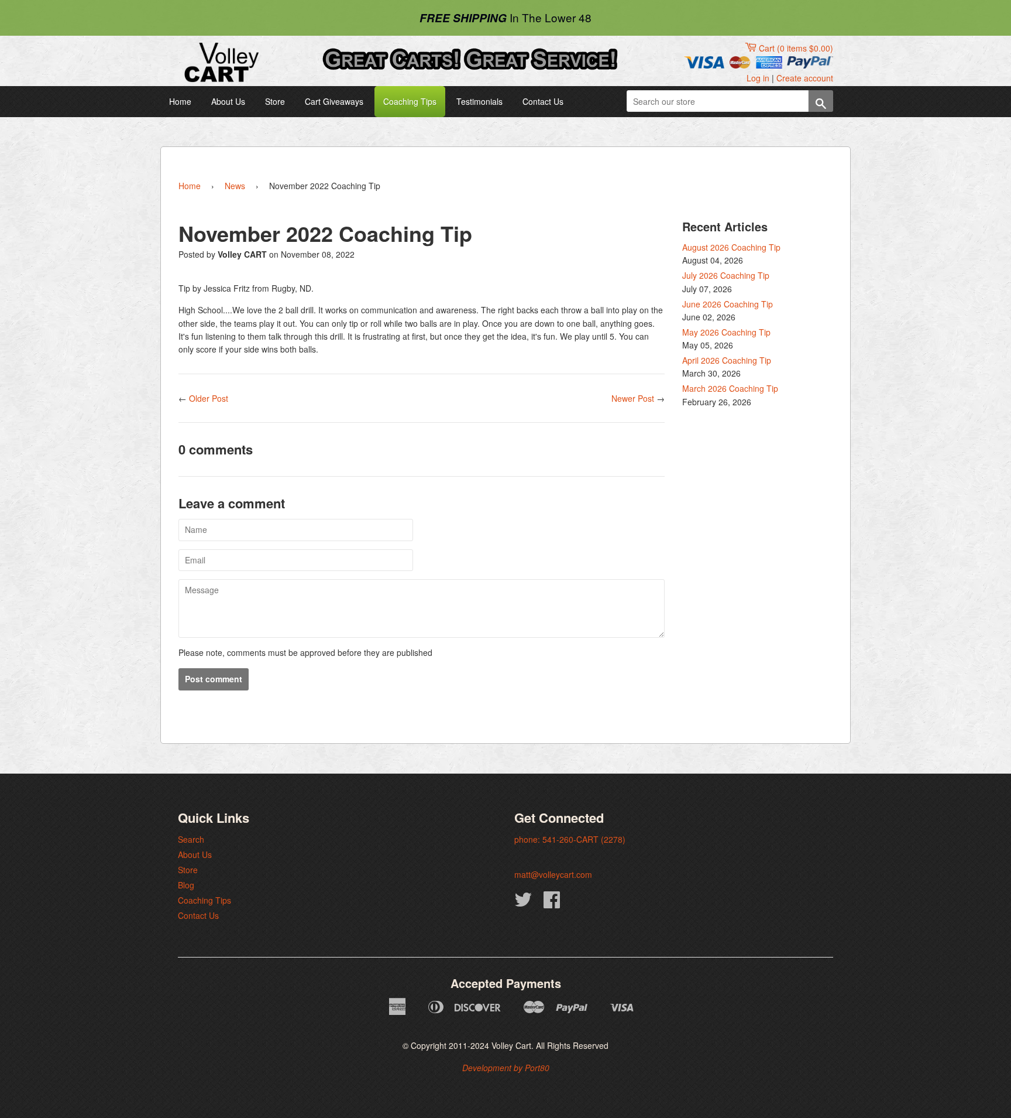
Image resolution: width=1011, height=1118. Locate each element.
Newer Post (632, 398)
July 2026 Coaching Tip (725, 275)
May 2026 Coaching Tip (726, 332)
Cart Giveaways (334, 101)
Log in (758, 78)
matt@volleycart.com (553, 874)
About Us (228, 101)
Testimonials (479, 101)
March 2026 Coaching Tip (730, 388)
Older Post (208, 398)
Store (275, 101)
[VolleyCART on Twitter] (523, 903)
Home (180, 101)
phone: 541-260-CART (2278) (569, 839)
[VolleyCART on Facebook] (551, 903)
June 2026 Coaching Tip (727, 304)
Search (191, 839)
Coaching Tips (409, 101)
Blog (186, 885)
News (235, 186)
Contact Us (542, 101)
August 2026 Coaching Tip (731, 247)
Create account (804, 78)
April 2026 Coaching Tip (726, 360)
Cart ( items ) (796, 48)
